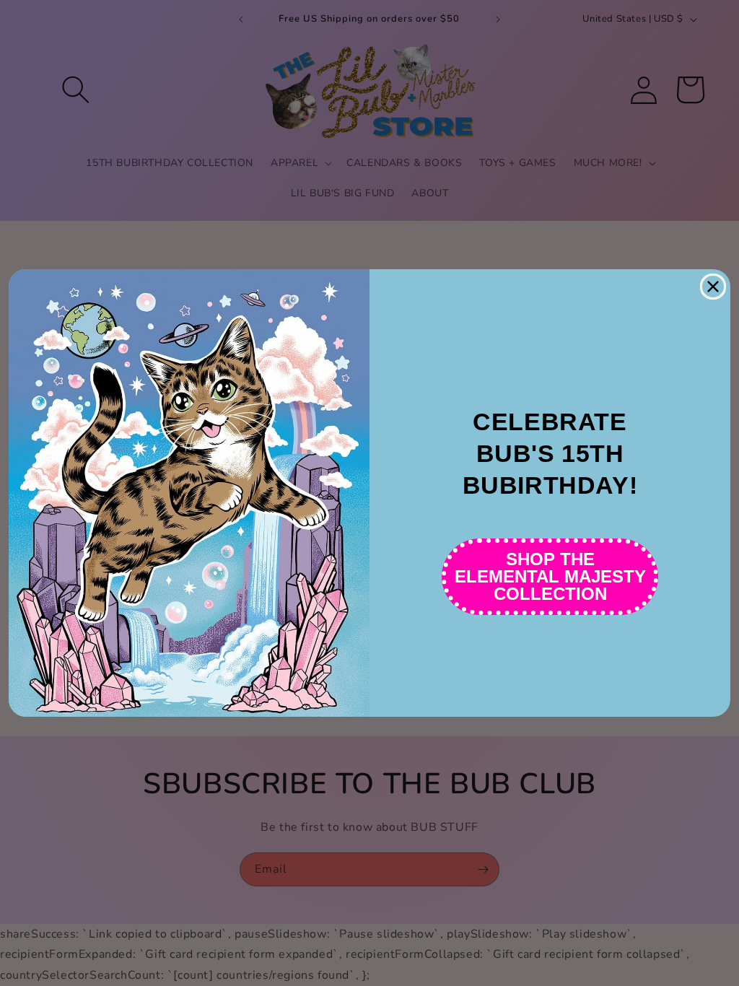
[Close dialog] (713, 286)
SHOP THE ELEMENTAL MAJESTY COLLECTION (550, 576)
